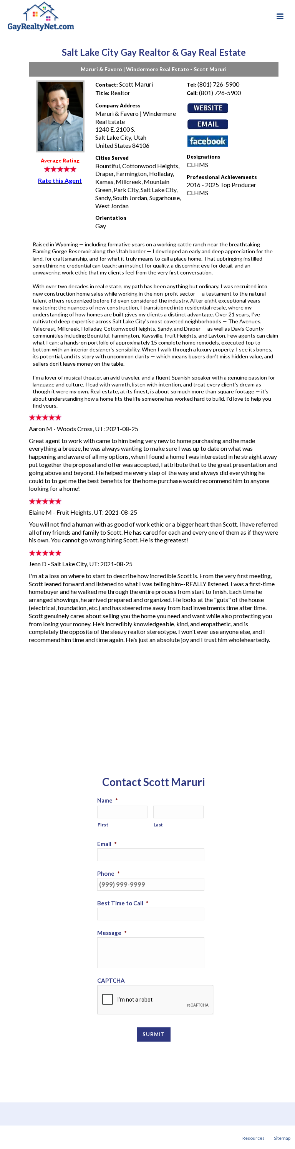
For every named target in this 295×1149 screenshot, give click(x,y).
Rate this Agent (60, 180)
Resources (253, 1138)
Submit (154, 1034)
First (103, 825)
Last (159, 825)
